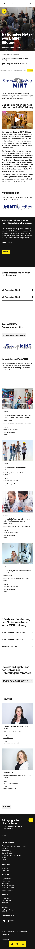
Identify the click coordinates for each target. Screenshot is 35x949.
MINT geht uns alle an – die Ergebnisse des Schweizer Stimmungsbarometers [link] (16, 681)
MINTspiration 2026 (11, 290)
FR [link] (32, 3)
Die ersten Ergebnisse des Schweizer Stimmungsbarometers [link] (14, 64)
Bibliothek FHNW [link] (8, 885)
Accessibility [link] (5, 939)
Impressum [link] (5, 937)
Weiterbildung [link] (6, 851)
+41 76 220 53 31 (8, 783)
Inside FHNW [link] (6, 900)
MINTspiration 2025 (11, 297)
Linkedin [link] (7, 806)
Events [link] (4, 857)
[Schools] (12, 944)
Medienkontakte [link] (7, 890)
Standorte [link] (5, 883)
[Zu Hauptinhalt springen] (4, 11)
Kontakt (30, 70)
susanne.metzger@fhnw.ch (11, 743)
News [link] (4, 860)
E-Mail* (7, 242)
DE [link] (30, 3)
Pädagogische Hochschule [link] (11, 54)
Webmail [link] (5, 903)
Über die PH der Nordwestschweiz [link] (14, 846)
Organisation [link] (6, 879)
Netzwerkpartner (10, 646)
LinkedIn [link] (5, 868)
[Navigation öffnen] (23, 944)
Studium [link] (5, 848)
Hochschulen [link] (6, 881)
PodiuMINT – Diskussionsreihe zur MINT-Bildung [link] (15, 59)
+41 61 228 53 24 (8, 738)
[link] (7, 3)
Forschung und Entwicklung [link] (11, 855)
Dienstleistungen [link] (7, 853)
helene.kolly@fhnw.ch (9, 788)
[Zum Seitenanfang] (30, 820)
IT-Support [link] (5, 898)
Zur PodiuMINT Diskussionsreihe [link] (15, 335)
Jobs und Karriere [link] (8, 888)
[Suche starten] (17, 944)
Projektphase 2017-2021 (13, 639)
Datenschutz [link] (5, 934)
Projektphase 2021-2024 (13, 632)
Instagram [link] (5, 870)
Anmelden (6, 251)
